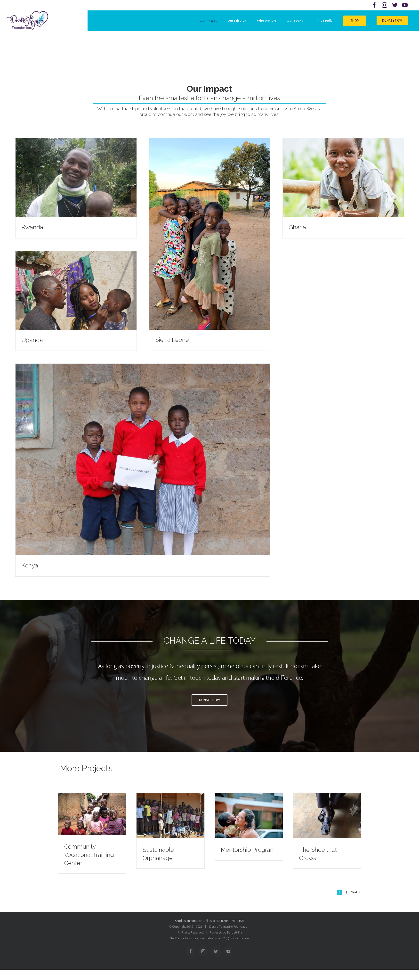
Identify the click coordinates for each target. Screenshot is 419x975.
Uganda (32, 340)
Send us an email (186, 921)
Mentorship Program (248, 849)
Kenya (30, 565)
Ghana (297, 227)
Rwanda (32, 227)
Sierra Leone (172, 339)
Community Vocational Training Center (89, 855)
